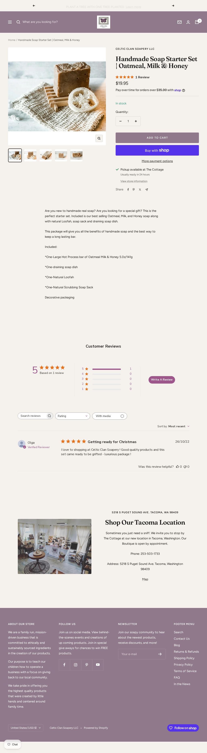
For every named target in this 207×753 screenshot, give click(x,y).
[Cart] (197, 22)
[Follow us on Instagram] (75, 664)
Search (178, 632)
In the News (182, 684)
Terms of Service (185, 671)
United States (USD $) (24, 727)
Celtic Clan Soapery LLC (135, 48)
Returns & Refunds (186, 651)
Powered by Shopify (96, 727)
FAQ (177, 677)
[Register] (160, 654)
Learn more (133, 5)
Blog (177, 645)
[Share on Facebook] (128, 189)
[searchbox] (32, 416)
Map (145, 579)
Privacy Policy (183, 664)
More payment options (157, 161)
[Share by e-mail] (146, 189)
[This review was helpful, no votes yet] (177, 467)
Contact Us (182, 639)
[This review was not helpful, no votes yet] (185, 467)
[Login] (188, 22)
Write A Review (162, 380)
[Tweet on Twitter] (140, 189)
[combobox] (72, 416)
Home (11, 39)
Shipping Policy (184, 658)
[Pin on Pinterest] (134, 189)
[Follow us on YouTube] (97, 664)
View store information (133, 181)
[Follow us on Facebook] (64, 664)
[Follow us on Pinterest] (86, 664)
